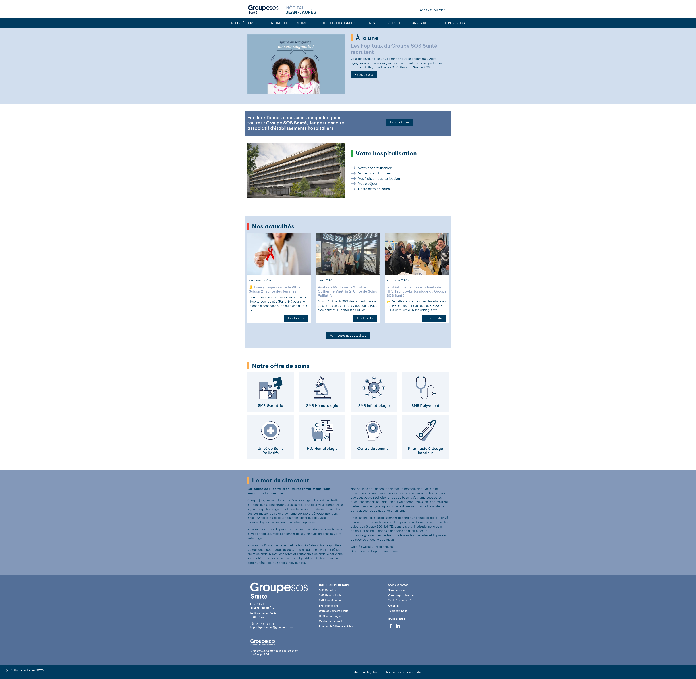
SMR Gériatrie (327, 590)
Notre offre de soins (374, 189)
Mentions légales (365, 672)
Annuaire (419, 23)
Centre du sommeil (330, 621)
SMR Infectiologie (330, 600)
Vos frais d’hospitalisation (379, 178)
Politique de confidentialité (402, 672)
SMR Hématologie (330, 595)
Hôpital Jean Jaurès (22, 670)
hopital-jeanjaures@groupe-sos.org (272, 627)
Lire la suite (296, 318)
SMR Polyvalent (328, 605)
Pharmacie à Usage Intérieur (336, 626)
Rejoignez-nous (451, 23)
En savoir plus (364, 74)
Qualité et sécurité (385, 23)
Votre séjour (368, 183)
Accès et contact (432, 10)
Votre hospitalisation (338, 23)
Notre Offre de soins (288, 23)
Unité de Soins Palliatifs (333, 611)
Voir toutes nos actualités (348, 335)
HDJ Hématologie (330, 616)
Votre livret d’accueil (375, 173)
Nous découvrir (244, 23)
